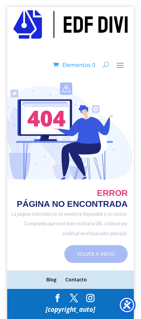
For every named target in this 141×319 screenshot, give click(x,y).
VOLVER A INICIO (96, 254)
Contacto (76, 279)
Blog (51, 279)
